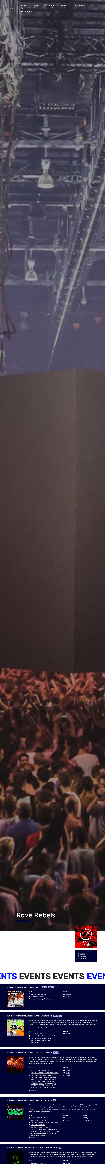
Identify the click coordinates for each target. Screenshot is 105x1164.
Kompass (50, 999)
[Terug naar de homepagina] (12, 9)
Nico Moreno (37, 1040)
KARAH (33, 1079)
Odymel (45, 1077)
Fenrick (33, 1135)
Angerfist (34, 1131)
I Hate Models (38, 1127)
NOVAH (44, 1040)
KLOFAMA (39, 1079)
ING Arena (48, 1038)
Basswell (41, 1084)
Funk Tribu (53, 1133)
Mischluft (46, 1133)
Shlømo (37, 1088)
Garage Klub (43, 999)
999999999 (41, 1131)
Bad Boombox (47, 1079)
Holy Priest (45, 1127)
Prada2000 (34, 1084)
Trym (51, 1127)
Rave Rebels (35, 999)
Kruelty (54, 1086)
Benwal (54, 1079)
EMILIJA (33, 1081)
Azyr (49, 1077)
